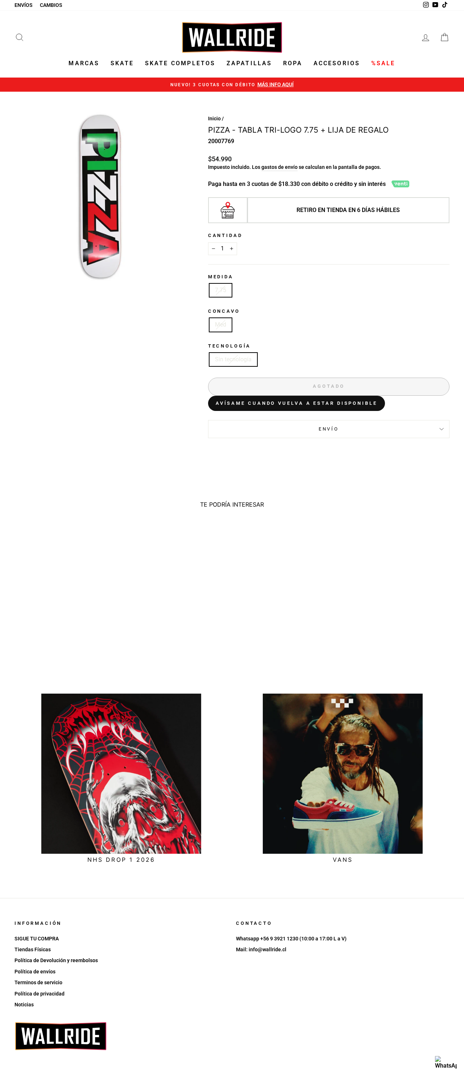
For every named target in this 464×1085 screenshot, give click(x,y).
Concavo (224, 311)
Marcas (84, 63)
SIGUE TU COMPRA (36, 938)
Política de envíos (34, 971)
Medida (220, 276)
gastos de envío (279, 167)
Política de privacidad (39, 994)
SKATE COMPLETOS (180, 63)
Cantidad (225, 235)
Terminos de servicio (38, 982)
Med (220, 324)
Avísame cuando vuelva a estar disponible (296, 403)
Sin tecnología (233, 359)
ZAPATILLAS (249, 63)
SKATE (122, 63)
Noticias (24, 1004)
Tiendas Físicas (32, 949)
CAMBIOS (51, 5)
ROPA (293, 63)
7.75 (220, 290)
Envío (329, 429)
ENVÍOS (23, 5)
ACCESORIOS (337, 63)
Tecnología (229, 346)
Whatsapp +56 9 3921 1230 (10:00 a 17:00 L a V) (291, 938)
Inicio (214, 118)
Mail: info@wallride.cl (261, 949)
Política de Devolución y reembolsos (56, 960)
